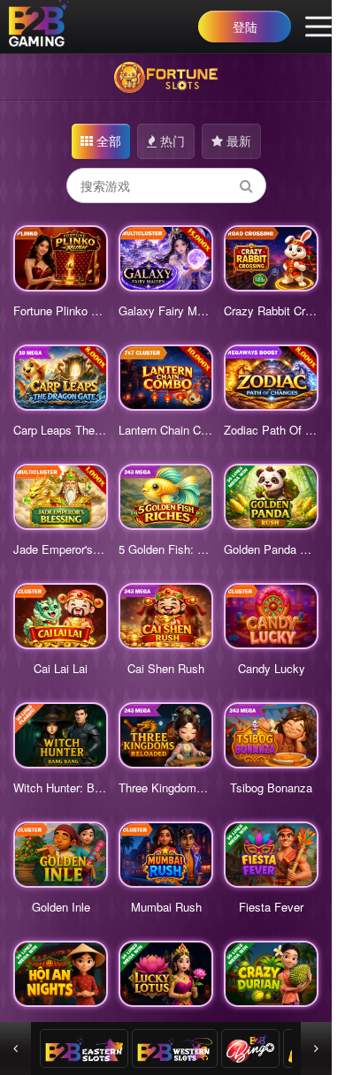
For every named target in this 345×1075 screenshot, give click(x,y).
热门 (171, 140)
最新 (237, 140)
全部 (107, 140)
